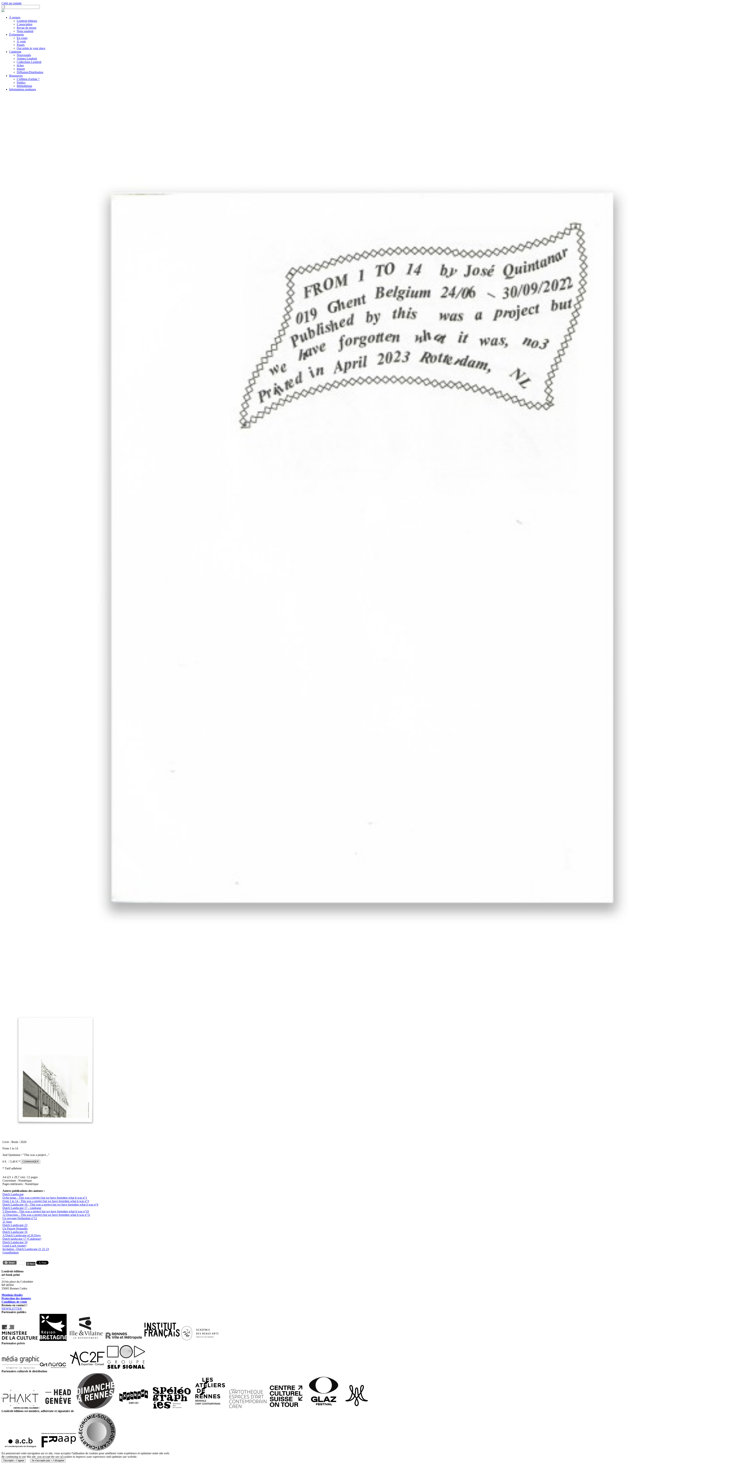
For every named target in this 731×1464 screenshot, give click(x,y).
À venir (21, 41)
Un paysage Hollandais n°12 (19, 1218)
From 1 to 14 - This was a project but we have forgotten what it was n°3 (45, 1201)
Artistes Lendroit (27, 58)
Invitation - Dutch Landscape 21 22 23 (25, 1249)
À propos (14, 17)
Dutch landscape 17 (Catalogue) (21, 1238)
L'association (24, 24)
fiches (20, 65)
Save (32, 1263)
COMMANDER (30, 1161)
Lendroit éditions (27, 20)
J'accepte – (13, 1460)
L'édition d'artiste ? (28, 79)
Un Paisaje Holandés (15, 1228)
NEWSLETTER (12, 1308)
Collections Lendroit (29, 62)
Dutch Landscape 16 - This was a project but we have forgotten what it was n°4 (50, 1204)
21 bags (7, 1221)
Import (21, 68)
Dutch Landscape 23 (14, 1225)
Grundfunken (10, 1252)
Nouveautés (24, 55)
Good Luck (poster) (14, 1245)
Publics (21, 82)
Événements (16, 34)
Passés (21, 44)
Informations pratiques (22, 89)
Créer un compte (12, 3)
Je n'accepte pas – (48, 1460)
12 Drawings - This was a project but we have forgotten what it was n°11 (46, 1214)
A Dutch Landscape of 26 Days (21, 1235)
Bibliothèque (24, 86)
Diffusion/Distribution (30, 72)
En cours (22, 38)
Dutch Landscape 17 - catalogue (21, 1208)
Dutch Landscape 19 (14, 1242)
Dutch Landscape (13, 1194)
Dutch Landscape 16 (14, 1232)
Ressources (16, 75)
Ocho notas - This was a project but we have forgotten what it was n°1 (44, 1197)
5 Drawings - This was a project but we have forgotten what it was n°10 (45, 1211)
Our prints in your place (31, 48)
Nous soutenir (25, 31)
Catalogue (15, 51)
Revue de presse (26, 27)
